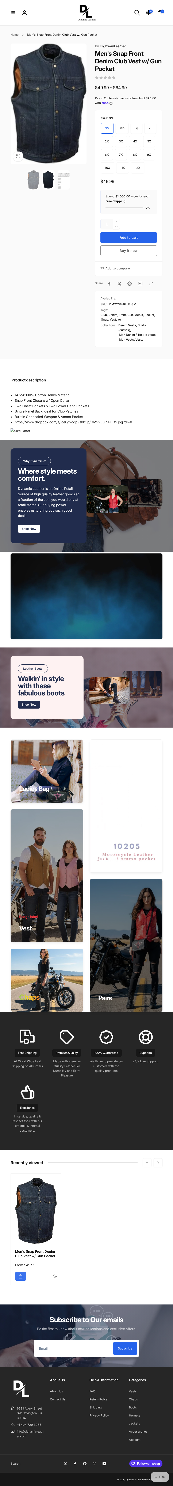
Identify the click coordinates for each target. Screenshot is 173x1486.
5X (149, 141)
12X (137, 167)
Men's (138, 315)
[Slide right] (158, 1162)
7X (121, 154)
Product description (29, 380)
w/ (119, 319)
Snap (104, 319)
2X (107, 141)
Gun (130, 315)
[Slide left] (147, 1162)
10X (107, 167)
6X (107, 154)
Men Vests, (127, 339)
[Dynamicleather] (21, 1398)
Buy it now (129, 251)
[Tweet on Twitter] (119, 283)
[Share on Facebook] (109, 283)
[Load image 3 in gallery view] (64, 180)
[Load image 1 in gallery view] (33, 180)
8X (135, 154)
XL (150, 128)
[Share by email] (140, 283)
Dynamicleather (134, 1479)
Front (122, 315)
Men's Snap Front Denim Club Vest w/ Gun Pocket (35, 1253)
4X (135, 141)
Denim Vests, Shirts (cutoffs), (132, 327)
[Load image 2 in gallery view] (48, 180)
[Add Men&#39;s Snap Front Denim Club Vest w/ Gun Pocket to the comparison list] (55, 1276)
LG (136, 128)
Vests (139, 339)
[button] (13, 12)
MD (122, 128)
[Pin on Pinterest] (129, 283)
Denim (112, 315)
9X (149, 154)
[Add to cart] (20, 1276)
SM (107, 128)
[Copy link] (151, 283)
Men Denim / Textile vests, (138, 334)
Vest (113, 319)
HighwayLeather (110, 46)
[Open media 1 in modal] (48, 104)
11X (122, 167)
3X (121, 141)
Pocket (149, 315)
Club (103, 315)
